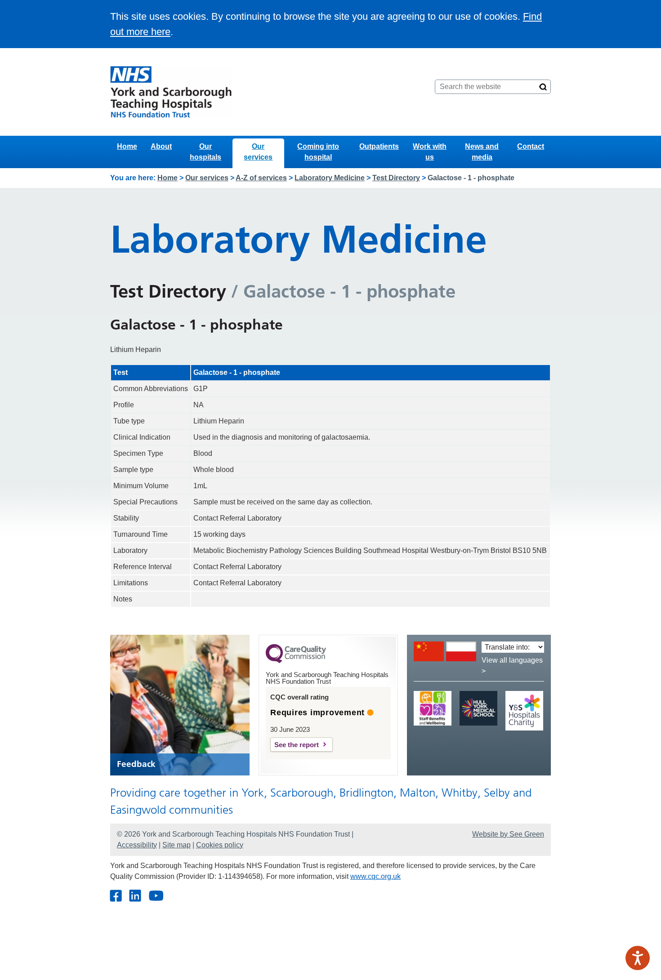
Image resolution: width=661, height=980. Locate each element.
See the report (296, 744)
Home (127, 146)
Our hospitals (205, 152)
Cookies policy (219, 845)
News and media (482, 152)
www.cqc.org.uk (375, 876)
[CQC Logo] (296, 660)
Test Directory (396, 178)
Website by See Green (508, 834)
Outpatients (379, 146)
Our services (258, 152)
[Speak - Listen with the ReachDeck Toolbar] (637, 958)
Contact (530, 146)
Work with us (430, 152)
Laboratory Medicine (330, 178)
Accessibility (137, 845)
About (161, 146)
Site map (176, 845)
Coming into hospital (318, 152)
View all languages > (512, 665)
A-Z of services (261, 178)
